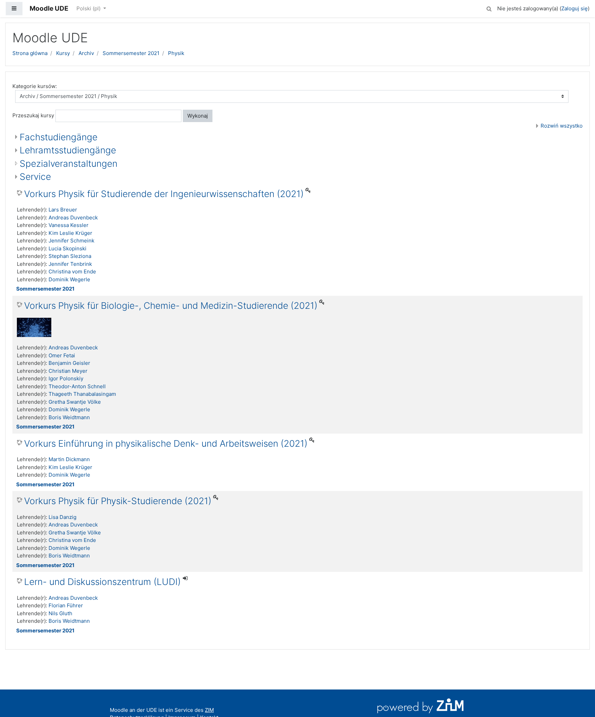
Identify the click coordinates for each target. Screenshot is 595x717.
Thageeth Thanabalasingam (82, 394)
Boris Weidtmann (69, 417)
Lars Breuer (63, 209)
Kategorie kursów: (34, 86)
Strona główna (30, 53)
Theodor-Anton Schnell (77, 386)
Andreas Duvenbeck (73, 217)
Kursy (63, 53)
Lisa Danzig (62, 517)
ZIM (209, 710)
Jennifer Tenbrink (70, 264)
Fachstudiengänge (58, 137)
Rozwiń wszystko (562, 125)
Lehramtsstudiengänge (68, 150)
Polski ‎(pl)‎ (89, 8)
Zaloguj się (574, 8)
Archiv (86, 53)
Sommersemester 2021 (131, 53)
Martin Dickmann (69, 459)
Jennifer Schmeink (71, 240)
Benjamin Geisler (69, 363)
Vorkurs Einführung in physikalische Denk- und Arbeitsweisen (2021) (165, 443)
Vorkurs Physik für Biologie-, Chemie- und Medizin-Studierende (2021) (170, 305)
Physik (176, 53)
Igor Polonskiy (66, 378)
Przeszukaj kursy (33, 115)
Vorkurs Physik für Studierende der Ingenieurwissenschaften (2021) (164, 193)
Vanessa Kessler (68, 225)
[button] (489, 7)
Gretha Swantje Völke (75, 402)
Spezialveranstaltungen (68, 163)
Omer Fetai (62, 355)
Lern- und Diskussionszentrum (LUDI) (102, 581)
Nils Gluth (60, 613)
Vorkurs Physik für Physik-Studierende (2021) (117, 501)
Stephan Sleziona (70, 256)
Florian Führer (66, 605)
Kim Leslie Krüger (70, 233)
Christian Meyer (68, 371)
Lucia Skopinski (67, 248)
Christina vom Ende (72, 271)
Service (35, 176)
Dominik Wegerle (69, 279)
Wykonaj (197, 115)
